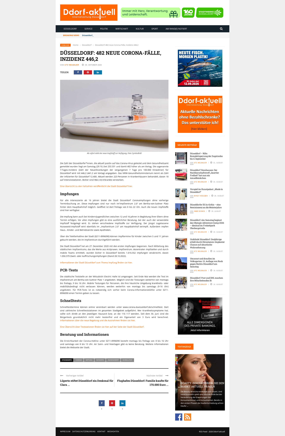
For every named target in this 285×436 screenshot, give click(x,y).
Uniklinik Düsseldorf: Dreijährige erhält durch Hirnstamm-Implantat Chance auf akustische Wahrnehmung (207, 243)
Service (88, 28)
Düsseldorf (70, 28)
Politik (104, 28)
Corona (79, 360)
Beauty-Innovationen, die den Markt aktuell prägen (200, 384)
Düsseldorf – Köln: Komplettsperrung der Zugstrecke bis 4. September (206, 156)
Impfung (89, 360)
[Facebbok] (178, 416)
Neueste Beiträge (187, 145)
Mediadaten (113, 431)
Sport (154, 28)
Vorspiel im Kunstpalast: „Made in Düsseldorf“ (206, 190)
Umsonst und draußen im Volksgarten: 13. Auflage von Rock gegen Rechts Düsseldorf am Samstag (206, 262)
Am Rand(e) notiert (176, 28)
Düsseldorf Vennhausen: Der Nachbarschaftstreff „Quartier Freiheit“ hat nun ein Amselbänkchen (204, 174)
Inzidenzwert (113, 360)
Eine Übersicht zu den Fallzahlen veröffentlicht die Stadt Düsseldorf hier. (96, 186)
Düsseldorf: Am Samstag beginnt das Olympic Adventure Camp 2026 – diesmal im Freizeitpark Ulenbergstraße (207, 224)
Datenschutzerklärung (83, 431)
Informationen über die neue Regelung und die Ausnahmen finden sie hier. (98, 320)
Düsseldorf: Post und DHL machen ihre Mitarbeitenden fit (206, 279)
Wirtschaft (121, 28)
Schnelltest (127, 360)
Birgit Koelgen (201, 196)
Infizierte (100, 360)
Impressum (65, 431)
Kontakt (101, 431)
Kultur (140, 28)
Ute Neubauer (72, 65)
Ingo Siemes (199, 211)
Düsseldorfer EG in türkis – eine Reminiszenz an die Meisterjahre (206, 206)
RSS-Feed (203, 431)
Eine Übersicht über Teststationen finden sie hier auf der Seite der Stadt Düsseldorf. (102, 326)
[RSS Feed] (187, 416)
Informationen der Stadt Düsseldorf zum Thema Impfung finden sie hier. (96, 262)
